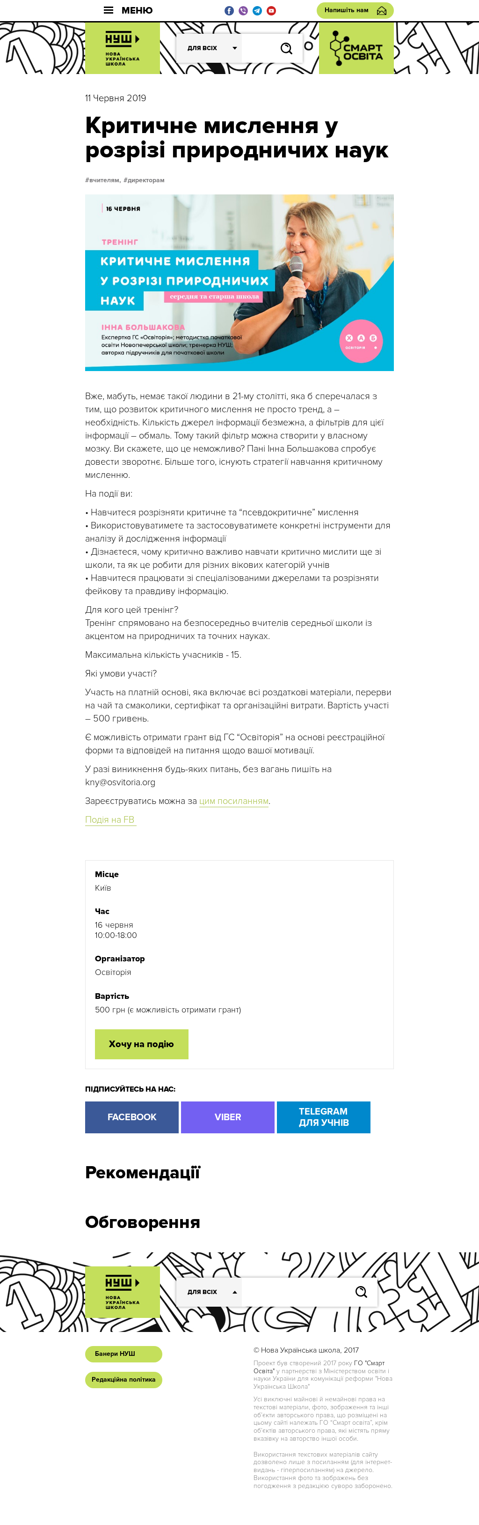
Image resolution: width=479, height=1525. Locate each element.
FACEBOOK (132, 1117)
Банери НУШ (115, 1354)
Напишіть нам (347, 10)
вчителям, (105, 180)
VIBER (228, 1117)
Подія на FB (111, 820)
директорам (146, 180)
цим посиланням (234, 801)
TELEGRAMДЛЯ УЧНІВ (324, 1117)
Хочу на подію (141, 1044)
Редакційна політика (124, 1380)
